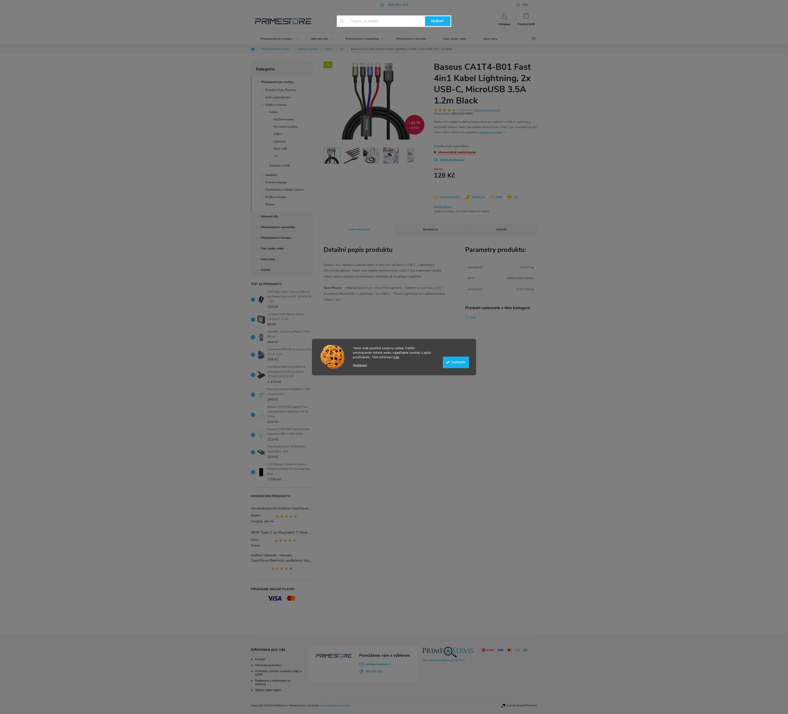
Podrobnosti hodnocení (486, 110)
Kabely (273, 112)
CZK (525, 5)
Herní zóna (268, 259)
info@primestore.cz (378, 664)
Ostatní (265, 270)
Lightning (279, 141)
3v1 (275, 156)
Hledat (437, 21)
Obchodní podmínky (268, 665)
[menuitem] (276, 38)
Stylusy (270, 204)
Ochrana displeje (275, 182)
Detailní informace (490, 132)
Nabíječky (271, 175)
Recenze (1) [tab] (430, 229)
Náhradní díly (269, 216)
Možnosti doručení (452, 160)
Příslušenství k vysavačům (278, 227)
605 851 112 (374, 671)
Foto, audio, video (272, 248)
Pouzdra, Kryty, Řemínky (280, 90)
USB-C (277, 134)
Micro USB (280, 149)
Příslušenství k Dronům (276, 238)
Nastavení (360, 365)
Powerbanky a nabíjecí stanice (284, 190)
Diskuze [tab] (501, 229)
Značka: (443, 207)
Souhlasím (458, 362)
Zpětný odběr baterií (268, 690)
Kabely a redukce (276, 105)
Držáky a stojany (275, 197)
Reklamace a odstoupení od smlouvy (272, 682)
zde (396, 357)
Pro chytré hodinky (285, 127)
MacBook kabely (283, 119)
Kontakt (260, 659)
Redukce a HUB (279, 166)
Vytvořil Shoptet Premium (522, 705)
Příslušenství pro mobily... (277, 82)
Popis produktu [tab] (359, 229)
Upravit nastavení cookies (335, 705)
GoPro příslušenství (277, 97)
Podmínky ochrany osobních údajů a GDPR (278, 673)
